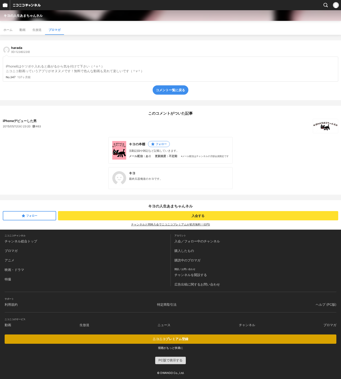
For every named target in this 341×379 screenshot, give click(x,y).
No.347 (11, 77)
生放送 (37, 30)
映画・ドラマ (14, 270)
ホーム (8, 30)
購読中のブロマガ (187, 260)
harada (20, 50)
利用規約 (11, 304)
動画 (22, 30)
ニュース (164, 325)
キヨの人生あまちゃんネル (23, 15)
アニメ (9, 260)
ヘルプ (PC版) (326, 304)
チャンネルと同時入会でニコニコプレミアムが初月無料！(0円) (170, 224)
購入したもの (184, 251)
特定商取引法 (167, 304)
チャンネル (247, 325)
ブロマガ (54, 30)
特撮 (8, 279)
